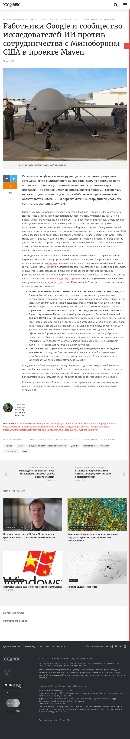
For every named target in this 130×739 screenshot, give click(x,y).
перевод (54, 211)
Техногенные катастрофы (103, 19)
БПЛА (20, 445)
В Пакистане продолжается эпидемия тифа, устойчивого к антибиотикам (93, 473)
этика (24, 451)
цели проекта (12, 646)
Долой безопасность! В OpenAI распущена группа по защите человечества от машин (29, 536)
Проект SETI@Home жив (82, 586)
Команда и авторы (37, 646)
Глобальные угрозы (27, 19)
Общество (85, 19)
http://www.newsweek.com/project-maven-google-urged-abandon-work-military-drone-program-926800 (67, 423)
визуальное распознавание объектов (47, 445)
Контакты (59, 646)
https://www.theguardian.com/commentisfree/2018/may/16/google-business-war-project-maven (50, 429)
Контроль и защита (69, 19)
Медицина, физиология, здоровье (89, 468)
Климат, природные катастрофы (41, 468)
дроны (74, 445)
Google (9, 445)
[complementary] (129, 374)
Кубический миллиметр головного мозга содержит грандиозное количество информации (93, 537)
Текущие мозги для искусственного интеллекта (32, 586)
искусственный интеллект (96, 445)
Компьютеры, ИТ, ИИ (48, 19)
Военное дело (10, 19)
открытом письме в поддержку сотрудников (62, 278)
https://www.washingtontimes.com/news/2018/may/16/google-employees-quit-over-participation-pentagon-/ (57, 426)
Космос (73, 580)
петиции (52, 263)
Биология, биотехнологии (82, 528)
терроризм (11, 451)
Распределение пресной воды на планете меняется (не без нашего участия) (37, 473)
